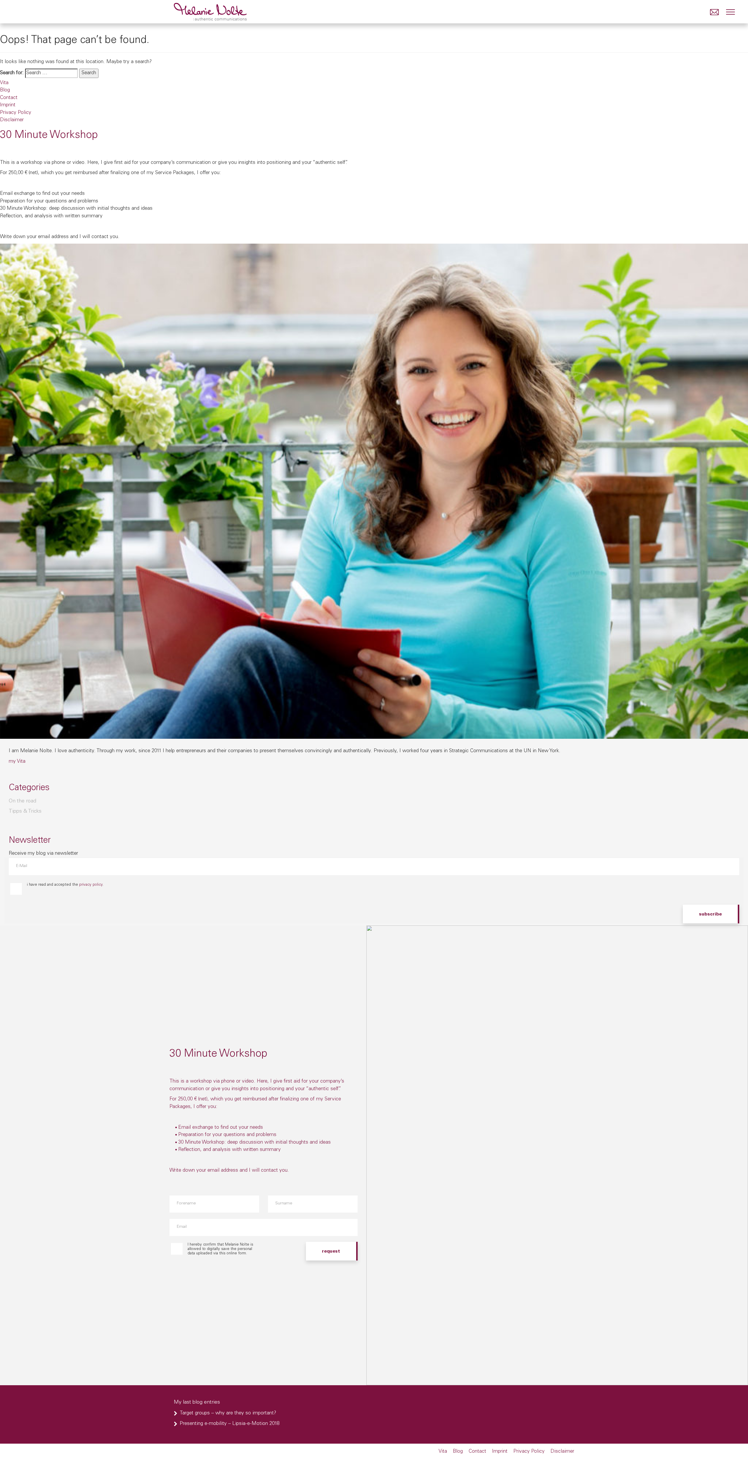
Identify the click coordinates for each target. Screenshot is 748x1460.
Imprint (7, 105)
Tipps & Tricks (25, 811)
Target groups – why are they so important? (228, 1413)
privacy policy (91, 885)
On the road (22, 801)
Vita (4, 83)
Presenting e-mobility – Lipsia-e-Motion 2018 (229, 1423)
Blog (5, 90)
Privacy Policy (15, 112)
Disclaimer (12, 120)
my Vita (17, 761)
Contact (9, 98)
